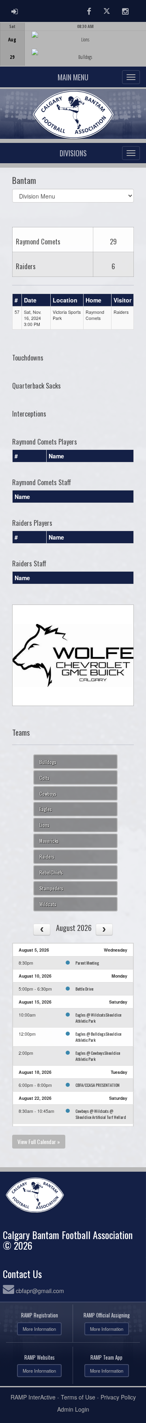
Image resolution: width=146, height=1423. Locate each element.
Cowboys (47, 793)
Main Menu (73, 77)
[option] (73, 44)
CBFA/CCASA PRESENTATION (97, 1085)
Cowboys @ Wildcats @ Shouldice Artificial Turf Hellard (100, 1114)
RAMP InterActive (33, 1397)
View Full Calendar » (38, 1141)
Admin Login (73, 1409)
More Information (39, 1329)
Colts (44, 778)
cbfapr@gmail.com (40, 1291)
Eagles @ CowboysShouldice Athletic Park (97, 1055)
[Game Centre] (73, 50)
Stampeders (51, 888)
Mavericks (49, 840)
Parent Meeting (87, 962)
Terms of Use (78, 1397)
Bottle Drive (84, 988)
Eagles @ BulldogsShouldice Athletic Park (98, 1036)
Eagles (45, 809)
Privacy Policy (118, 1397)
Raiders (46, 856)
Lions (44, 825)
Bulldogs (47, 762)
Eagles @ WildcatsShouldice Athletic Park (98, 1017)
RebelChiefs (51, 872)
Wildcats (47, 904)
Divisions (73, 153)
